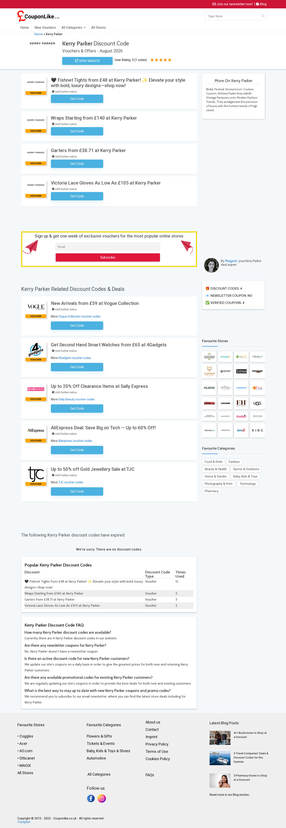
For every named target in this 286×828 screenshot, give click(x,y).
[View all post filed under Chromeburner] (257, 371)
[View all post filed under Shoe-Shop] (209, 430)
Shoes (125, 751)
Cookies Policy (158, 759)
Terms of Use (157, 751)
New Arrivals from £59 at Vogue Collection (95, 303)
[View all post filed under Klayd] (209, 387)
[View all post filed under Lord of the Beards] (241, 371)
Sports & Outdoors (246, 469)
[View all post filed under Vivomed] (257, 387)
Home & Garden (216, 476)
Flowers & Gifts (99, 736)
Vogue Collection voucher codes (79, 316)
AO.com (25, 751)
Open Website (89, 61)
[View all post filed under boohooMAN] (225, 416)
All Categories (72, 28)
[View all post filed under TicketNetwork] (241, 387)
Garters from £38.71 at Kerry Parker (88, 150)
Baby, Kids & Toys (245, 476)
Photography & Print (218, 484)
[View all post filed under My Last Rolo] (209, 403)
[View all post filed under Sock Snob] (241, 416)
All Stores (98, 28)
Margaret (231, 261)
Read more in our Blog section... (230, 794)
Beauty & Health (216, 469)
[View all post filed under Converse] (225, 403)
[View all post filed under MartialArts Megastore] (225, 371)
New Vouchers (45, 28)
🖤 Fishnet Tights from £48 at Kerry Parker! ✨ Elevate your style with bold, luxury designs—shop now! (118, 82)
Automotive (96, 758)
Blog (263, 4)
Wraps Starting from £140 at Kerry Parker (94, 118)
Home (24, 28)
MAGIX (25, 765)
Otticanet (27, 758)
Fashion (234, 462)
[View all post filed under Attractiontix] (225, 356)
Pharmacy (212, 491)
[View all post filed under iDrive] (241, 430)
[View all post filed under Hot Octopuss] (225, 387)
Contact (152, 729)
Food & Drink (213, 462)
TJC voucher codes (70, 482)
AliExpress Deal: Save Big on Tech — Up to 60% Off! (103, 427)
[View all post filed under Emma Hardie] (241, 403)
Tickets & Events (101, 743)
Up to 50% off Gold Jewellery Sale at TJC (92, 469)
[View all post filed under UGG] (257, 403)
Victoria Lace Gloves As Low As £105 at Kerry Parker (106, 183)
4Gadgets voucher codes (74, 358)
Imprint (151, 737)
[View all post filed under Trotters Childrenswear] (257, 416)
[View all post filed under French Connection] (209, 416)
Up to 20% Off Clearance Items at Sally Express (99, 386)
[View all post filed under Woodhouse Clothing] (225, 430)
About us (153, 722)
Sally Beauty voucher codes (76, 399)
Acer (23, 743)
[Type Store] (263, 16)
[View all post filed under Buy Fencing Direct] (241, 356)
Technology (248, 484)
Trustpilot (23, 822)
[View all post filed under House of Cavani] (209, 356)
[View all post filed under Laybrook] (257, 356)
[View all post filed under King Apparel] (257, 430)
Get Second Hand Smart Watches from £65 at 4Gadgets (109, 344)
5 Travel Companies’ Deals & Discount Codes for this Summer (251, 757)
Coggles (26, 736)
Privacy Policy (157, 744)
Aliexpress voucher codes (75, 440)
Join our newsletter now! (234, 4)
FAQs (150, 775)
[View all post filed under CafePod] (209, 371)
